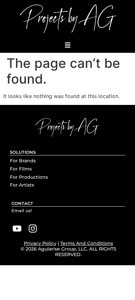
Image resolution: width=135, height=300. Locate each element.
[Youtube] (17, 228)
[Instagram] (33, 228)
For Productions (29, 177)
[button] (67, 45)
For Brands (23, 161)
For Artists (22, 185)
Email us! (21, 210)
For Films (21, 169)
